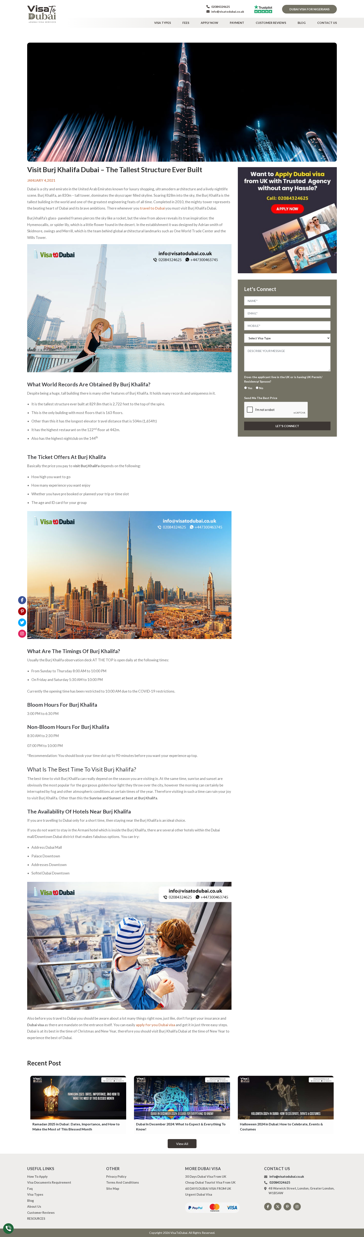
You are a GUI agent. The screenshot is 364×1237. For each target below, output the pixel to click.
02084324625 (220, 6)
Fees (185, 22)
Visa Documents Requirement (49, 1182)
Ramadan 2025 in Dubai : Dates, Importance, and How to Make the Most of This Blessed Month (76, 1126)
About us (34, 1206)
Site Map (112, 1188)
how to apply (37, 1176)
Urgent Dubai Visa (198, 1194)
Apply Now (209, 22)
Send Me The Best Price (260, 398)
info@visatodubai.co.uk (227, 11)
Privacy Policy (116, 1176)
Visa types (162, 22)
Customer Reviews (271, 22)
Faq (30, 1188)
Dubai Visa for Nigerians (309, 9)
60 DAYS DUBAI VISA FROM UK (208, 1188)
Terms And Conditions (122, 1182)
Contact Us (327, 22)
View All (182, 1144)
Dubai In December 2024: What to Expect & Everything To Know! (181, 1126)
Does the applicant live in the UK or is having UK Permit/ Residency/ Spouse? (283, 379)
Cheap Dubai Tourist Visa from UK (210, 1182)
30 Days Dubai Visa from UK (205, 1176)
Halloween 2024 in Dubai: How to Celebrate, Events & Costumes (281, 1126)
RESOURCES (36, 1218)
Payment (237, 22)
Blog (302, 22)
